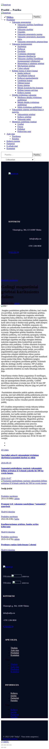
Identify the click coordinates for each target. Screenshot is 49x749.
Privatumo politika (10, 739)
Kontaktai (15, 655)
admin (17, 303)
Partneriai (15, 698)
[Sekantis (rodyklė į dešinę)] (5, 747)
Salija (16, 519)
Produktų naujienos (9, 280)
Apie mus (15, 650)
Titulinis (14, 648)
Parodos (14, 700)
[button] (13, 660)
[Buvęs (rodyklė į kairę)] (2, 747)
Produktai (15, 653)
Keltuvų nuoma (14, 694)
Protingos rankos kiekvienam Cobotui (18, 544)
